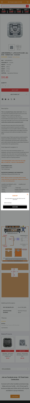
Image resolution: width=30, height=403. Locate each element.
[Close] (27, 194)
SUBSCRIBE (15, 207)
